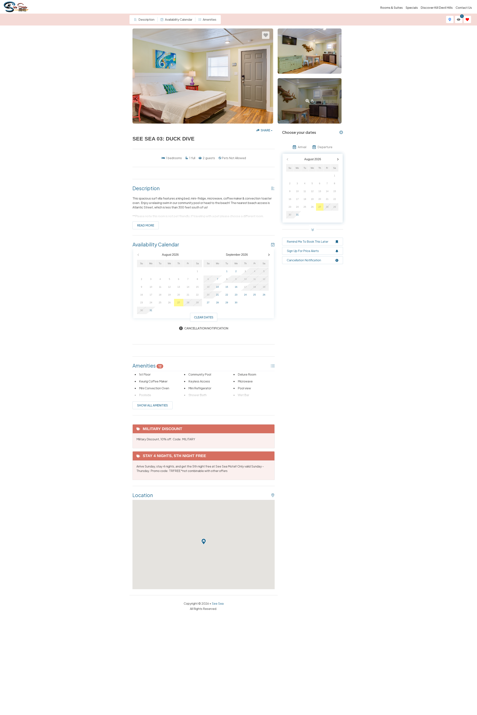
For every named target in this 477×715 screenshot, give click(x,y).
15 (226, 287)
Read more (145, 225)
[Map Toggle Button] (449, 19)
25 (254, 294)
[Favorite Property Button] (265, 35)
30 (236, 302)
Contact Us (464, 7)
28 (217, 302)
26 (264, 294)
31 (151, 310)
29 (226, 302)
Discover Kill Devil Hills (437, 7)
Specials (412, 7)
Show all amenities (152, 405)
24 (245, 294)
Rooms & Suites (391, 7)
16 (236, 287)
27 (208, 302)
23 (236, 294)
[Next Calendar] (269, 255)
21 (217, 294)
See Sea (218, 603)
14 (217, 287)
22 (226, 294)
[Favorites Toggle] (467, 19)
